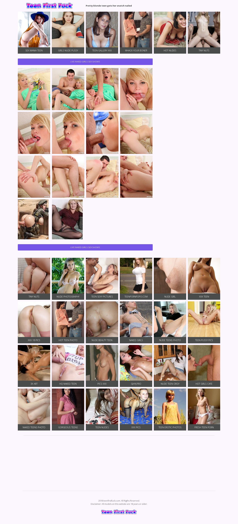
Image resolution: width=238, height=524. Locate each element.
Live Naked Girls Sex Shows (85, 61)
